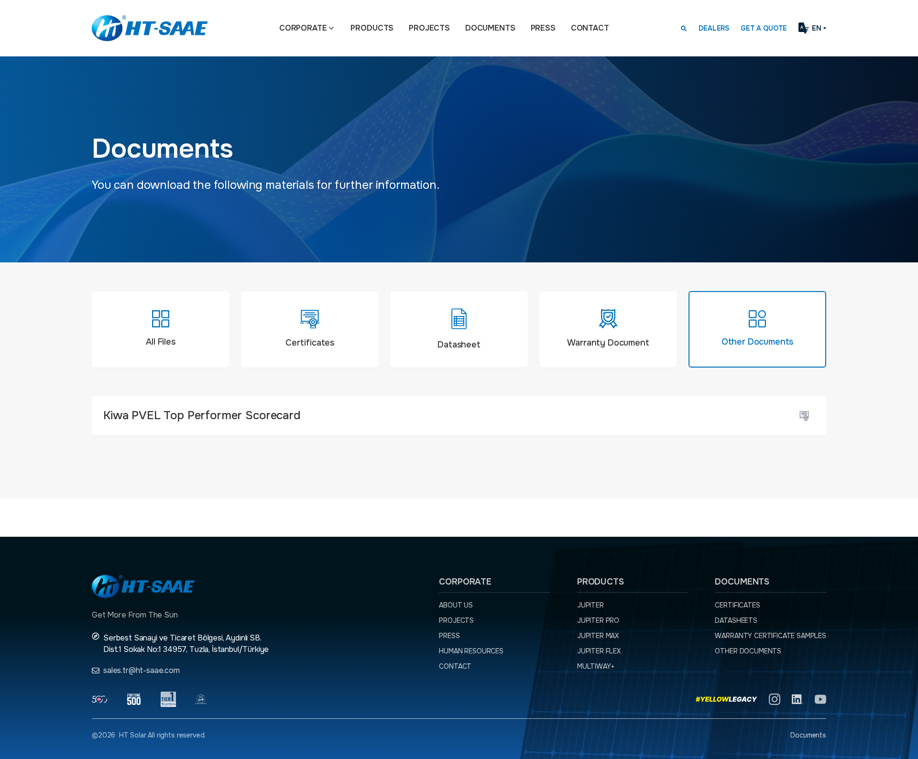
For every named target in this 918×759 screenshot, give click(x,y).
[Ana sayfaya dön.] (150, 28)
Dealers (714, 28)
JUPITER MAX (598, 635)
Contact (590, 28)
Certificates (737, 605)
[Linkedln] (797, 699)
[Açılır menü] (331, 28)
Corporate (303, 28)
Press (543, 28)
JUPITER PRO (598, 620)
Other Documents (748, 651)
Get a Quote (764, 28)
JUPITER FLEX (599, 651)
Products (371, 28)
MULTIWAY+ (595, 666)
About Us (456, 605)
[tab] (161, 329)
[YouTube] (820, 699)
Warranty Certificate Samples (770, 635)
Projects (429, 28)
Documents (490, 28)
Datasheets (736, 620)
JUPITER (590, 605)
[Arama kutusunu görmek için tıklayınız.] (683, 28)
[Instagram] (774, 699)
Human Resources (471, 651)
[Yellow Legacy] (726, 699)
